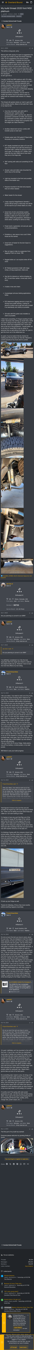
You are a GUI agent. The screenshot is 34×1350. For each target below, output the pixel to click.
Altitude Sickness (9, 1275)
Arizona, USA (19, 40)
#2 (32, 613)
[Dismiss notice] (28, 1315)
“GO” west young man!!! (11, 1291)
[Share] (30, 48)
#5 (32, 780)
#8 (32, 1129)
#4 (32, 693)
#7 (32, 1023)
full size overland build (8, 16)
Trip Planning (8, 1279)
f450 (21, 14)
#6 (32, 934)
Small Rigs (7, 1303)
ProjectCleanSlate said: (9, 784)
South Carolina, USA (21, 687)
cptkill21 (5, 14)
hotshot (19, 16)
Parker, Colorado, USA (21, 599)
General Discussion (9, 1287)
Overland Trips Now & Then (12, 1295)
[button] (3, 2)
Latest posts (8, 1271)
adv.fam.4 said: (7, 649)
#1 (32, 48)
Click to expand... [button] (17, 800)
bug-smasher (29, 1266)
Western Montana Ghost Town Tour (19, 1307)
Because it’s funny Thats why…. (13, 1283)
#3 (32, 645)
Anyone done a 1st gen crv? (12, 1299)
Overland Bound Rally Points (12, 1311)
